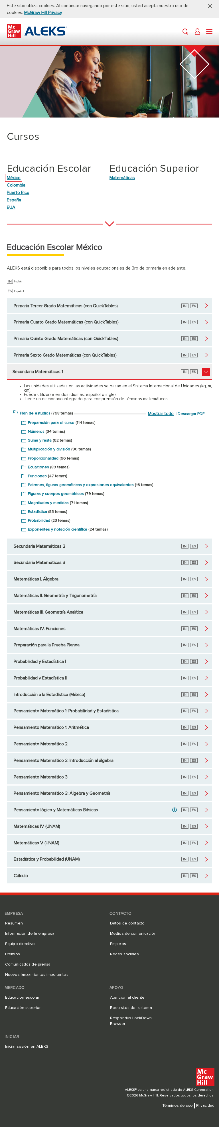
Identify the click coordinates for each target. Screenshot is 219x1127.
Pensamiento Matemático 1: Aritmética (51, 727)
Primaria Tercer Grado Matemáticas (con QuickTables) (66, 305)
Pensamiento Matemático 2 (41, 744)
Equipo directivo (20, 944)
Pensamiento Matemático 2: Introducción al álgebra (63, 760)
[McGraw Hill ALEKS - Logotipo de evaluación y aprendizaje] (37, 37)
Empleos (118, 944)
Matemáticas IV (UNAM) (37, 826)
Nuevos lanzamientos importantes (36, 975)
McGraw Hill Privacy (43, 12)
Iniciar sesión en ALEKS (26, 1047)
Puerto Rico (18, 192)
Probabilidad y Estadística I (40, 661)
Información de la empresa (29, 934)
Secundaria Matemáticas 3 (39, 562)
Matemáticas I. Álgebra (36, 579)
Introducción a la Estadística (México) (49, 694)
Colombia (16, 185)
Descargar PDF (191, 414)
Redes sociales (124, 954)
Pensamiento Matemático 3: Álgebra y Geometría (62, 793)
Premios (12, 954)
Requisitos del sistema (131, 1008)
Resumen (14, 923)
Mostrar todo (161, 413)
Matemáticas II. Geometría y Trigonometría (55, 595)
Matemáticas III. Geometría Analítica (48, 612)
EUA (11, 207)
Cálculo (21, 875)
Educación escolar (22, 997)
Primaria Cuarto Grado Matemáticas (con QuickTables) (66, 322)
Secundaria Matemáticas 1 (38, 371)
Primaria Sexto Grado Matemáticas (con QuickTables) (65, 355)
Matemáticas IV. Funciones (40, 628)
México (14, 177)
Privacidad (205, 1106)
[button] (208, 5)
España (14, 200)
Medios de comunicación (133, 934)
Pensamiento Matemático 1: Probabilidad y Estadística (66, 711)
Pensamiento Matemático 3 (41, 777)
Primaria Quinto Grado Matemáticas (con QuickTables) (66, 338)
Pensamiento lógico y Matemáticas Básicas (56, 810)
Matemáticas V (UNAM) (36, 843)
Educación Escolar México (54, 247)
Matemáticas (122, 177)
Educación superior (22, 1008)
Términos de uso (177, 1106)
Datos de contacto (127, 923)
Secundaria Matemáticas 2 (39, 546)
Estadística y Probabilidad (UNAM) (47, 859)
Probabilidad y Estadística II (40, 678)
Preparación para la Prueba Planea (47, 645)
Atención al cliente (127, 997)
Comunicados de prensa (28, 964)
